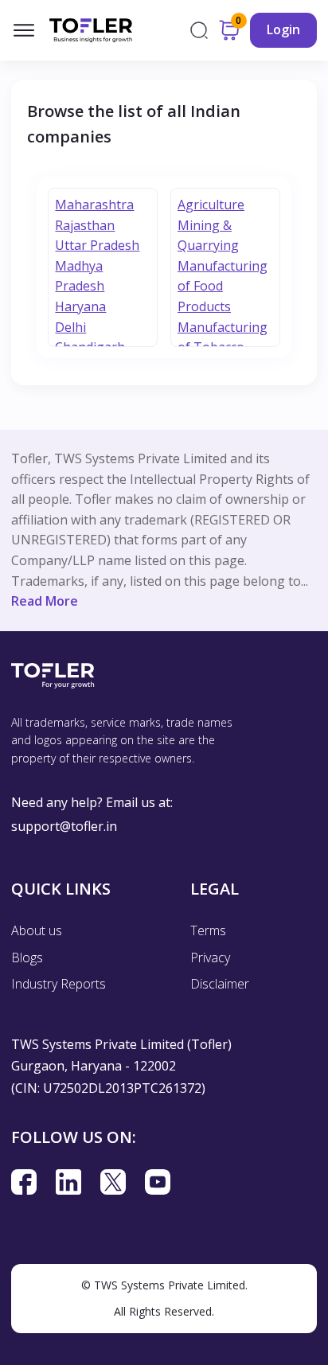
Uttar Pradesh (97, 245)
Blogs (27, 957)
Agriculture (211, 204)
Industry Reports (58, 984)
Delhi (70, 327)
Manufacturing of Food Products (222, 286)
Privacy (210, 957)
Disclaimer (219, 984)
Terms (208, 930)
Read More (44, 601)
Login (283, 29)
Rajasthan (85, 225)
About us (36, 930)
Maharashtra (94, 204)
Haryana (80, 306)
